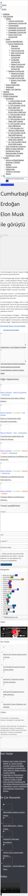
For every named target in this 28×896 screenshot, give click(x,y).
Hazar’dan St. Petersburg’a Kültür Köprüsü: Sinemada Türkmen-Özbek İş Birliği (13, 777)
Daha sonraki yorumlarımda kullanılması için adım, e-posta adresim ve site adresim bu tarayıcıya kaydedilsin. (12, 557)
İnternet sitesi (6, 547)
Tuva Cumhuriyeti (17, 50)
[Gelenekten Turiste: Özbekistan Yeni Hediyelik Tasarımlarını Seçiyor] (8, 702)
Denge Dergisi (8, 94)
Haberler (6, 14)
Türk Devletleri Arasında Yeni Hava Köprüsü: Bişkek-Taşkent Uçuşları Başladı (14, 770)
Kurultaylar (10, 98)
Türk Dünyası (8, 16)
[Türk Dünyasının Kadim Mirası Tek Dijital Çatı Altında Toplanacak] (5, 430)
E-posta (4, 541)
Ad (2, 535)
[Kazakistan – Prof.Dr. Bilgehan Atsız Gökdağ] (8, 863)
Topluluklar (10, 87)
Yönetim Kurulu (11, 167)
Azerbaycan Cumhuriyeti (17, 23)
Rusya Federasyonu (15, 44)
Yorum (3, 512)
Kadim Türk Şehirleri (13, 89)
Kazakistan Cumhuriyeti (17, 28)
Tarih (15, 433)
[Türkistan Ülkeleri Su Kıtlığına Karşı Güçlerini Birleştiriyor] (5, 489)
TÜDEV (6, 158)
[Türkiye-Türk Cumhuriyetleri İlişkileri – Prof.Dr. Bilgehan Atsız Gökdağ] (8, 850)
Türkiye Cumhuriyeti (15, 21)
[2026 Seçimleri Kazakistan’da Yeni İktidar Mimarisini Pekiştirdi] (8, 690)
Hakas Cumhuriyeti (18, 64)
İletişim (8, 174)
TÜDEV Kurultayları (10, 96)
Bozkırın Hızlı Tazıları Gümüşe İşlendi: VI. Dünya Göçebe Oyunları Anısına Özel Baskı (14, 763)
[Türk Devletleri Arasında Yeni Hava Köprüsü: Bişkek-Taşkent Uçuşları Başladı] (8, 665)
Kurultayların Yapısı (13, 155)
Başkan (8, 165)
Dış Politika (16, 412)
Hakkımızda (10, 169)
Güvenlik (4, 453)
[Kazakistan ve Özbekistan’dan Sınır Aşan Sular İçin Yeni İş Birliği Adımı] (5, 468)
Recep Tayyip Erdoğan (17, 326)
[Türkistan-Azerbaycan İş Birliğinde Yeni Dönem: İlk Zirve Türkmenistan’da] (5, 448)
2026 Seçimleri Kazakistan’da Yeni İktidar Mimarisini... (13, 693)
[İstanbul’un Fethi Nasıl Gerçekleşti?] (8, 837)
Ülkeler (8, 19)
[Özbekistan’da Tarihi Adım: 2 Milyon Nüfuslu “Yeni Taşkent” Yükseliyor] (5, 390)
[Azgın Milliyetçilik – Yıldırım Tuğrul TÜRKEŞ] (8, 823)
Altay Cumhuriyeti (17, 53)
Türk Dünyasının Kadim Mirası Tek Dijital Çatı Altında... (12, 438)
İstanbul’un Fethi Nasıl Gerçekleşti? (11, 841)
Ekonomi (24, 451)
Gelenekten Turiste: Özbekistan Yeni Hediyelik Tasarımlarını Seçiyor (15, 788)
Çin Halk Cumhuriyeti (16, 78)
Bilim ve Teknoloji (7, 185)
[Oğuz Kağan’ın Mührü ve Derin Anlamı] (8, 810)
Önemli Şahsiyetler (13, 85)
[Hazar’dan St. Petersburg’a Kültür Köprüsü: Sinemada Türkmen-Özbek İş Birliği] (8, 677)
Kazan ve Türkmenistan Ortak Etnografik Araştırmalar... (11, 420)
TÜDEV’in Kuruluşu (13, 171)
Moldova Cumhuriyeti (16, 71)
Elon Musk (4, 326)
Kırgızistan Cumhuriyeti (17, 30)
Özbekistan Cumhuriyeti (17, 32)
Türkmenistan (13, 25)
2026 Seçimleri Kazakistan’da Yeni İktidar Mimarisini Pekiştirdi (15, 783)
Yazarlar (6, 92)
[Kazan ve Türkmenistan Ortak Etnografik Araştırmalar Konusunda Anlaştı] (5, 410)
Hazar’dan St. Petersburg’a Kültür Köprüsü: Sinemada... (13, 681)
